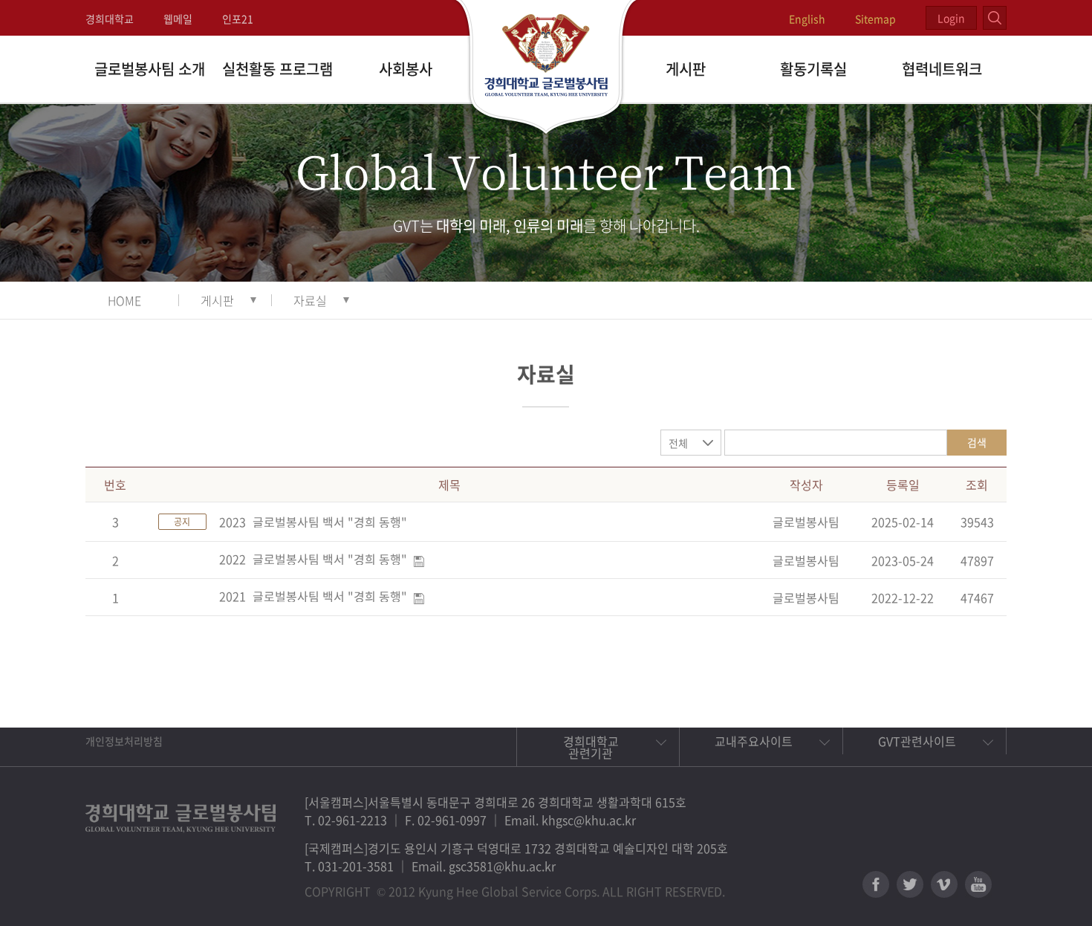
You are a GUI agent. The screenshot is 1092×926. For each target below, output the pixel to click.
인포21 (237, 18)
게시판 (686, 69)
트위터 (910, 884)
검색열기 (995, 18)
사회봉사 (405, 69)
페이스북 (875, 884)
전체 (678, 443)
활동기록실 (813, 69)
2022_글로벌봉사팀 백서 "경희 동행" (313, 559)
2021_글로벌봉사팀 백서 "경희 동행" (313, 596)
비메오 (944, 884)
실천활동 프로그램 (277, 69)
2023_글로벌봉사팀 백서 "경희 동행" (313, 522)
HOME (124, 300)
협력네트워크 (942, 69)
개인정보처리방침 (124, 741)
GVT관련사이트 (917, 741)
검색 (977, 442)
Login (951, 17)
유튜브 (978, 884)
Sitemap (875, 18)
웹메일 (177, 18)
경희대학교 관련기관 (591, 747)
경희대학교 (109, 18)
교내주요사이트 (754, 741)
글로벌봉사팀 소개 (149, 69)
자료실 (310, 300)
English (807, 18)
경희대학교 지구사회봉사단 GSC (546, 68)
